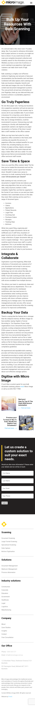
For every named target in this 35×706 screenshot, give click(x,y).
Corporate (4, 590)
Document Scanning (8, 538)
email (22, 386)
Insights (4, 631)
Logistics (4, 606)
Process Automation (8, 572)
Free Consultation (7, 637)
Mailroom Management (9, 569)
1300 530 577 (11, 652)
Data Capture (5, 548)
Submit (4, 503)
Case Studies (6, 627)
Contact (4, 634)
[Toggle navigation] (31, 2)
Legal (3, 603)
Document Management (9, 566)
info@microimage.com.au (14, 655)
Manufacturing (6, 610)
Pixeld (10, 696)
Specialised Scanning (8, 545)
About (3, 624)
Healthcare (5, 600)
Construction (5, 587)
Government (5, 597)
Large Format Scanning (9, 541)
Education (4, 593)
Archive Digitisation (8, 551)
